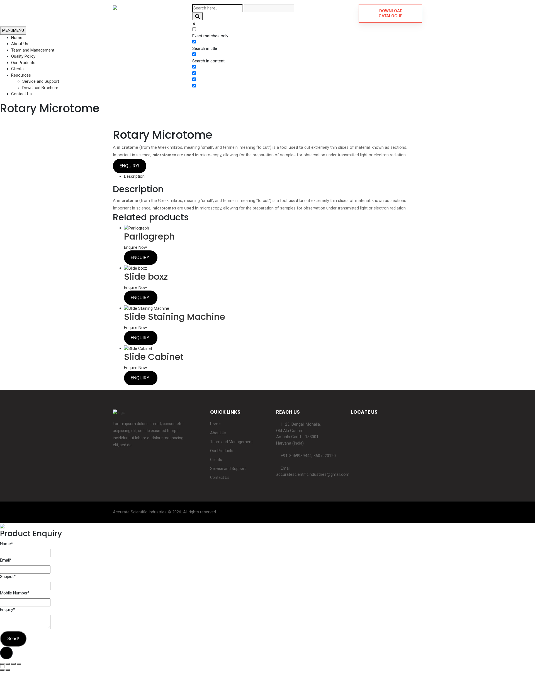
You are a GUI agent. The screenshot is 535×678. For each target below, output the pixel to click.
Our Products (23, 62)
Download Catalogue (390, 13)
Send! (13, 638)
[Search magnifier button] (197, 16)
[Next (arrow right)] (8, 670)
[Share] (8, 664)
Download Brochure (40, 87)
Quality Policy (23, 56)
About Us (19, 43)
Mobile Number (15, 593)
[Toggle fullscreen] (13, 664)
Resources (21, 75)
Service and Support (40, 81)
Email (6, 560)
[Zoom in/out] (19, 664)
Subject (8, 576)
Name (6, 543)
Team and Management (32, 50)
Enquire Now (135, 247)
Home (16, 37)
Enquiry (7, 609)
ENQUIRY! (129, 166)
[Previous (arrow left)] (2, 670)
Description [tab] (134, 176)
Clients (17, 68)
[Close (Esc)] (2, 664)
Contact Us (21, 93)
